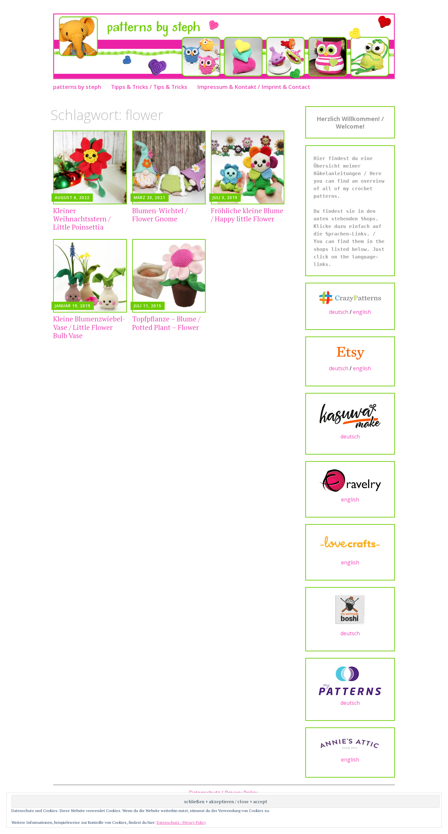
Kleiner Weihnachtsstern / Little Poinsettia (82, 219)
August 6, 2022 (72, 197)
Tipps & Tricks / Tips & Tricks (149, 87)
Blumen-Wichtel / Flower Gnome (159, 214)
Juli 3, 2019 (225, 197)
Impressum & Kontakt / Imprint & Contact (253, 87)
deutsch (338, 311)
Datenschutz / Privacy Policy (181, 822)
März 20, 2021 (149, 197)
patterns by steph (77, 87)
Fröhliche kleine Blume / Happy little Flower (247, 214)
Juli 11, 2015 (147, 306)
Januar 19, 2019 (73, 306)
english (362, 311)
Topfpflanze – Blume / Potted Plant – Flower (166, 323)
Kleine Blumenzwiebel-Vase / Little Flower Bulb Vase (89, 327)
